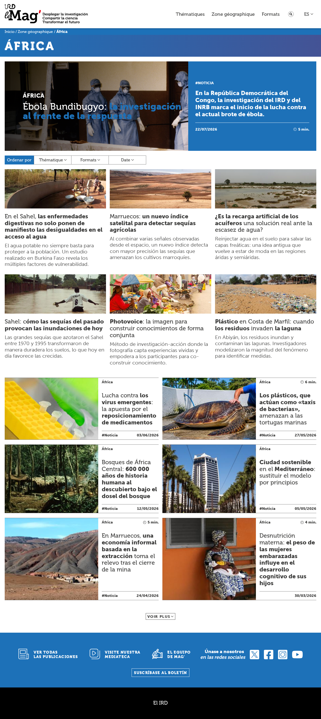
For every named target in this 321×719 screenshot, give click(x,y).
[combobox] (308, 14)
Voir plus (158, 616)
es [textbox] (306, 14)
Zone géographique (233, 14)
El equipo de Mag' (179, 654)
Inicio (10, 31)
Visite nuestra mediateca (122, 654)
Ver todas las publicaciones (56, 654)
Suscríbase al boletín (160, 673)
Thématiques (190, 14)
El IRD (160, 703)
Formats (271, 14)
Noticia (206, 83)
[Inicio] (46, 14)
